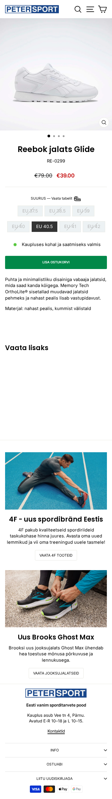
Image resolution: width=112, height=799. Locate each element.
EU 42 (94, 226)
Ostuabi (54, 764)
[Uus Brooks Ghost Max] (56, 599)
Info (54, 750)
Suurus (52, 198)
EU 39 (83, 211)
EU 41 (70, 226)
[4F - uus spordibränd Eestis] (56, 481)
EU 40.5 (44, 226)
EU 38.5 (57, 211)
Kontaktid (56, 731)
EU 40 (18, 226)
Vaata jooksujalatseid (56, 673)
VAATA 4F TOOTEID (56, 555)
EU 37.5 (30, 211)
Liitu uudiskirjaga (54, 779)
